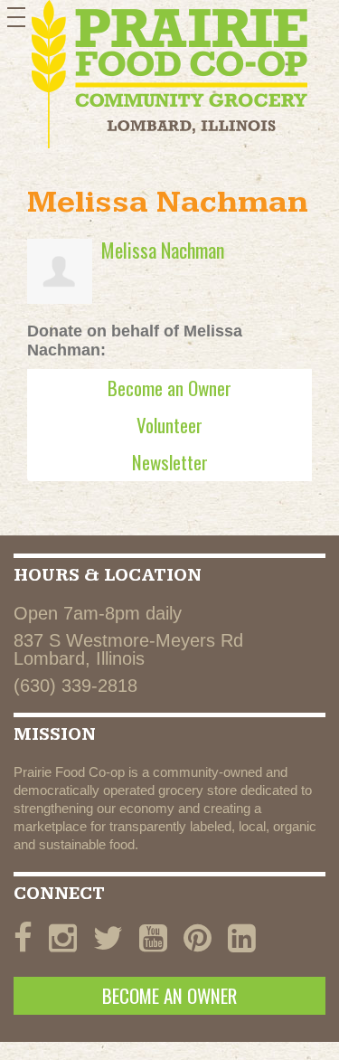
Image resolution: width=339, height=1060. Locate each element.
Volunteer (169, 425)
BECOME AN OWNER (169, 995)
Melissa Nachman (162, 249)
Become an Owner (169, 388)
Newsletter (170, 462)
